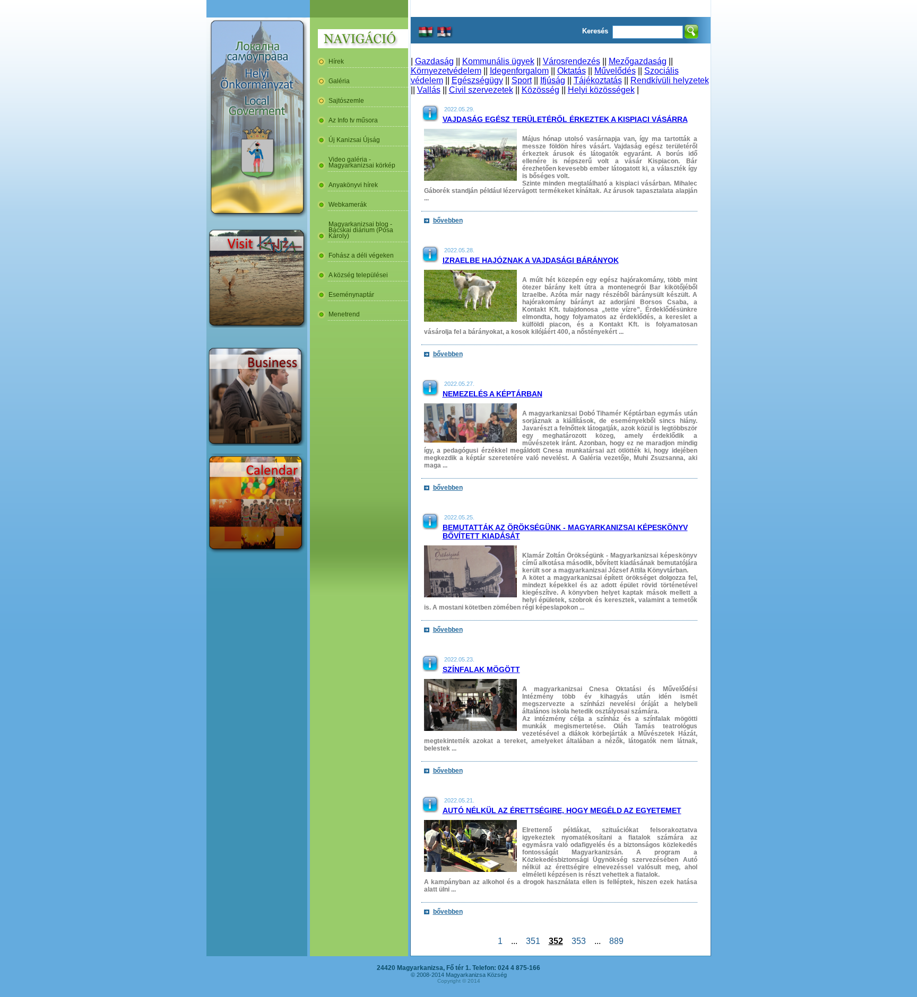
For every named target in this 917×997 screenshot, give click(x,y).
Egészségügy (477, 80)
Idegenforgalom (519, 70)
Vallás (428, 89)
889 (616, 941)
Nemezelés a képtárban (492, 394)
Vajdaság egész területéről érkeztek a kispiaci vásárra (565, 119)
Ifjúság (552, 80)
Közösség (540, 89)
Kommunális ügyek (498, 61)
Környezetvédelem (446, 70)
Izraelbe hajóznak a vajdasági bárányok (531, 260)
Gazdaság (434, 61)
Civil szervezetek (481, 89)
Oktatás (571, 70)
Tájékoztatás (598, 80)
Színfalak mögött (481, 669)
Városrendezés (571, 61)
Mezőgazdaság (638, 61)
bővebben (448, 220)
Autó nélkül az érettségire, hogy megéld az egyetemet (562, 810)
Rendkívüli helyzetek (669, 80)
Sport (522, 80)
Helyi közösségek (601, 89)
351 (533, 941)
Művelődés (615, 70)
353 (578, 941)
